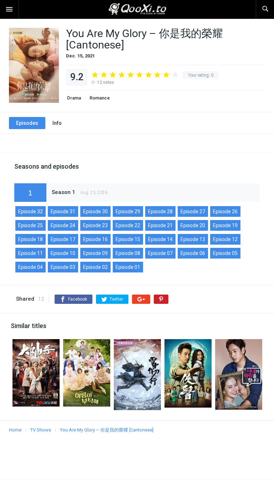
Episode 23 (95, 225)
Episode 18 (30, 239)
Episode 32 (30, 211)
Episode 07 (160, 253)
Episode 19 (225, 225)
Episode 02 (95, 267)
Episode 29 (128, 211)
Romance (99, 98)
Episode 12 (225, 239)
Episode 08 (128, 253)
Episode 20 (193, 225)
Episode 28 (160, 211)
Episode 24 (63, 225)
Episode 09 (95, 253)
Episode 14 (160, 239)
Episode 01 (128, 267)
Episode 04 (30, 267)
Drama (73, 98)
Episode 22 (128, 225)
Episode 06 (193, 253)
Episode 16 (95, 239)
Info (57, 123)
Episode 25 (30, 225)
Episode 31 (63, 211)
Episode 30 (95, 211)
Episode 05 (225, 253)
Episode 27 (193, 211)
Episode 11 (30, 253)
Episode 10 (63, 253)
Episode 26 (225, 211)
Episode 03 (63, 267)
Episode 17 (63, 239)
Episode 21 (160, 225)
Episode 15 (128, 239)
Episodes (27, 123)
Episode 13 (193, 239)
